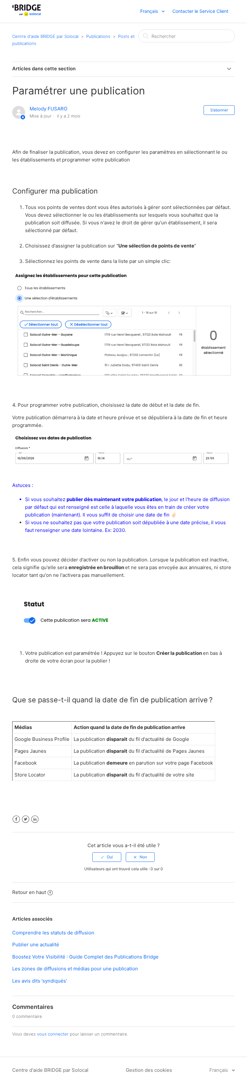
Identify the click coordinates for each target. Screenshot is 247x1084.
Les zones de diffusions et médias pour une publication (75, 969)
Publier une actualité (35, 944)
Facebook (16, 819)
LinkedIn (35, 819)
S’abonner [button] (219, 110)
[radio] (106, 857)
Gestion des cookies (149, 1070)
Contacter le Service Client (200, 11)
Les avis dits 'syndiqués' (39, 981)
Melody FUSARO (48, 109)
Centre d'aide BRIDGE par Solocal (45, 36)
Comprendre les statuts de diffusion (53, 933)
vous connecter (53, 1033)
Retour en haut (29, 892)
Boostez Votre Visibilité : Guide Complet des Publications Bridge (85, 957)
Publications (98, 36)
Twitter (26, 819)
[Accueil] (26, 15)
